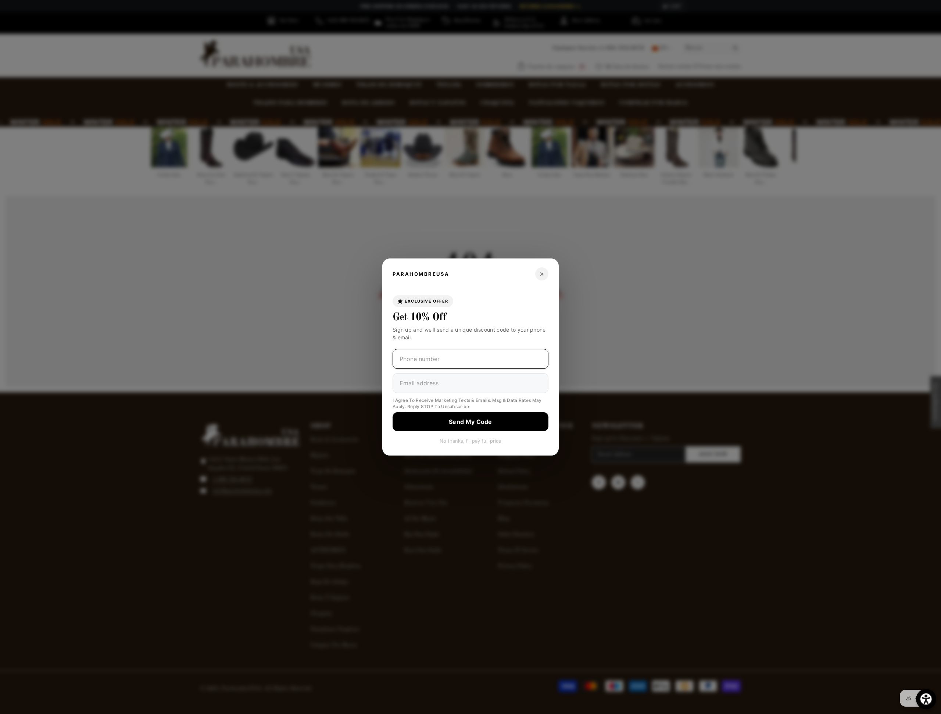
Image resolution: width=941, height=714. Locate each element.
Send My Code (470, 421)
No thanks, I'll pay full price (470, 441)
